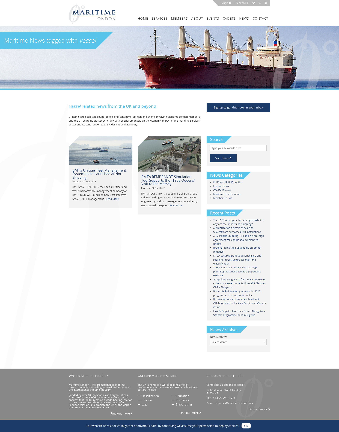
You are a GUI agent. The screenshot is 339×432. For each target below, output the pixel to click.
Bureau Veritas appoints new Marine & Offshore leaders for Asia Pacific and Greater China (239, 303)
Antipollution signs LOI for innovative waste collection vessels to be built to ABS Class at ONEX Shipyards (239, 283)
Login (225, 3)
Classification (149, 396)
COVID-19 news (222, 190)
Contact (260, 18)
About (197, 18)
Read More (112, 199)
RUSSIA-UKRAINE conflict (228, 182)
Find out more (120, 413)
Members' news (222, 198)
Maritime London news (226, 194)
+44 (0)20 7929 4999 (223, 397)
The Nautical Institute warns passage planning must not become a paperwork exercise (237, 271)
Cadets (229, 18)
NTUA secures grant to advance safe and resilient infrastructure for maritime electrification (237, 259)
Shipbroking (183, 404)
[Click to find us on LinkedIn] (261, 3)
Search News (222, 158)
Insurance (181, 400)
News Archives (218, 337)
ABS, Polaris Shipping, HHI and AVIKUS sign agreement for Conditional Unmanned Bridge (238, 239)
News (244, 18)
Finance (146, 400)
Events (213, 18)
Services (160, 18)
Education (181, 396)
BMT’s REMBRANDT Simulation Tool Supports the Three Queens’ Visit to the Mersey (168, 180)
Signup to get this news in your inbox (238, 107)
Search (240, 3)
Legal (144, 404)
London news (221, 186)
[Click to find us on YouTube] (267, 3)
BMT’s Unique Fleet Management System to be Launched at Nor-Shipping (99, 174)
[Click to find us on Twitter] (255, 3)
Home (143, 18)
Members (179, 18)
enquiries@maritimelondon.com (234, 403)
